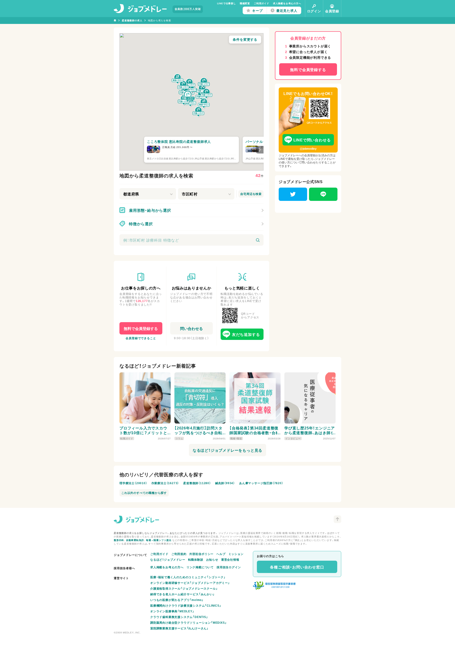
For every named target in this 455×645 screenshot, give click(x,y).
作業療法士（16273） (165, 483)
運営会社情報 (230, 559)
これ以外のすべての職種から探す (144, 493)
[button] (187, 96)
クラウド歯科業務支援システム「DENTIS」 (179, 617)
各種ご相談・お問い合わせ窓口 (297, 567)
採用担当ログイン (229, 567)
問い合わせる (191, 328)
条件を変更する (245, 39)
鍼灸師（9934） (225, 483)
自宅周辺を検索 (251, 194)
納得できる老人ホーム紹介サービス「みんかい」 (182, 594)
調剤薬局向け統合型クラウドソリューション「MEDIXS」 (188, 622)
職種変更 (245, 3)
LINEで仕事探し (226, 3)
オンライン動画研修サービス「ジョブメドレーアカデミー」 (190, 583)
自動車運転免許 (135, 540)
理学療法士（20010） (133, 483)
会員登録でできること (141, 338)
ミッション (236, 554)
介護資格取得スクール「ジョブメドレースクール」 (184, 588)
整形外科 (119, 540)
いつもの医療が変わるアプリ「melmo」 (177, 600)
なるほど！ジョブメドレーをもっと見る (227, 450)
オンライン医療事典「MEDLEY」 (172, 611)
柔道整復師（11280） (197, 483)
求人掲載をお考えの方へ (287, 3)
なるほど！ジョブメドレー (167, 559)
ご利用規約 (179, 554)
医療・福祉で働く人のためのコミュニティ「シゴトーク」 (188, 577)
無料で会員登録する (141, 328)
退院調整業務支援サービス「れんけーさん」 (179, 628)
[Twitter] (293, 194)
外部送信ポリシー (201, 554)
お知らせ (212, 559)
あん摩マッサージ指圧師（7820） (261, 483)
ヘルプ (220, 554)
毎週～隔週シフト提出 (159, 540)
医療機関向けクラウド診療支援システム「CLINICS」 (185, 605)
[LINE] (323, 194)
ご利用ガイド (261, 3)
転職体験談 (195, 559)
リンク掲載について (200, 567)
